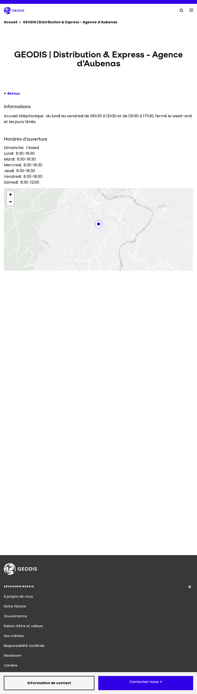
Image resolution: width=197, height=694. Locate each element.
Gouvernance (15, 616)
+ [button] (10, 195)
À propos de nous (18, 596)
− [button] (10, 202)
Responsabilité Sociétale (24, 645)
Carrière (10, 665)
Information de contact (49, 683)
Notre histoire (15, 606)
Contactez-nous (144, 681)
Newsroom (13, 655)
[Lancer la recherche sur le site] (182, 10)
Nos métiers (14, 635)
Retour (13, 93)
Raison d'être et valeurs (23, 626)
